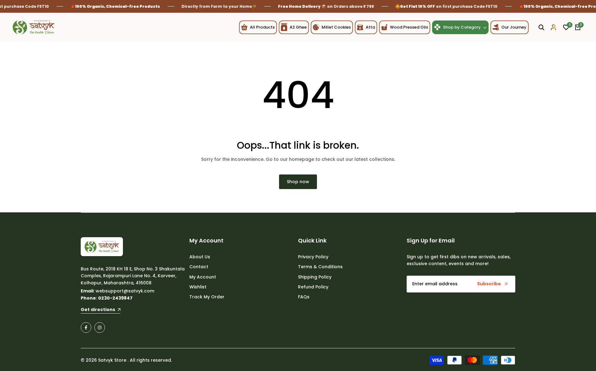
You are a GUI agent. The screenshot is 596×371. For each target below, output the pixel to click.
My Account (202, 277)
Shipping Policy (315, 277)
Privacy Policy (313, 257)
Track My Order (206, 297)
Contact (198, 267)
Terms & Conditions (320, 267)
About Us (199, 257)
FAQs (303, 297)
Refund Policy (313, 287)
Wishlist (197, 287)
